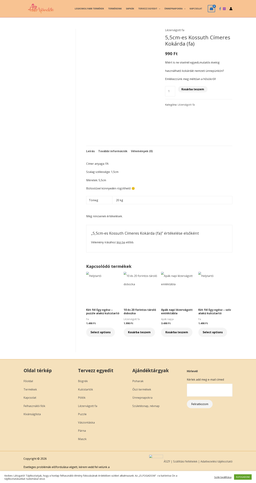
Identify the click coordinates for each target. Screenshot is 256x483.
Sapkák (130, 8)
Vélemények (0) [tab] (142, 151)
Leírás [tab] (90, 151)
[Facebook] (220, 8)
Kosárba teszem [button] (139, 332)
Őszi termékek (141, 389)
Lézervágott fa (174, 30)
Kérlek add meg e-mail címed (205, 379)
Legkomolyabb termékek (89, 8)
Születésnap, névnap (146, 406)
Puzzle (82, 414)
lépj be (121, 242)
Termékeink (115, 8)
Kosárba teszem (192, 89)
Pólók (82, 398)
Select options (101, 332)
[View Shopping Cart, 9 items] (211, 8)
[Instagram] (224, 8)
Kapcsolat (196, 8)
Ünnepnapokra (173, 8)
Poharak (137, 381)
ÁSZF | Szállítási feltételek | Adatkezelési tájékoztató (197, 461)
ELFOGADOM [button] (243, 476)
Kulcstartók (85, 389)
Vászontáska (86, 422)
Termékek (30, 389)
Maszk (82, 439)
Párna (82, 431)
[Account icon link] (230, 8)
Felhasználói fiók (34, 406)
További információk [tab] (112, 151)
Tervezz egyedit (147, 8)
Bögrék (83, 381)
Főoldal (28, 381)
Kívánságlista (32, 414)
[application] (158, 8)
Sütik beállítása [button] (222, 477)
